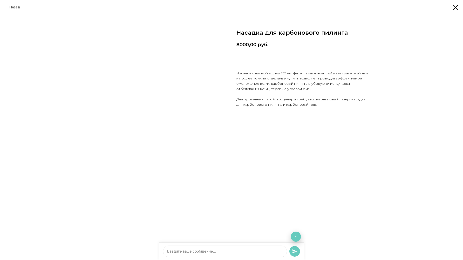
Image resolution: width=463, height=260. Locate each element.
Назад (14, 7)
